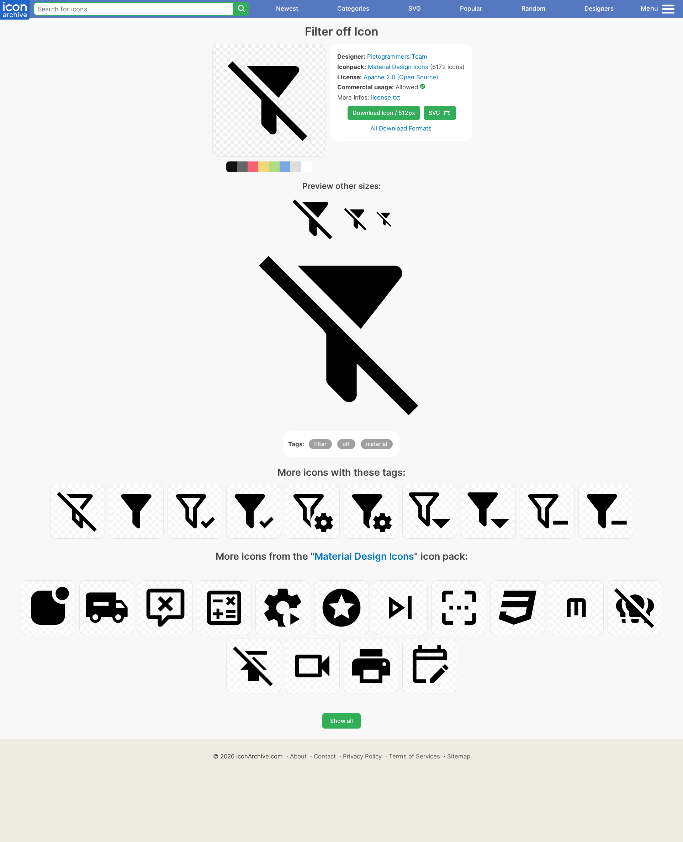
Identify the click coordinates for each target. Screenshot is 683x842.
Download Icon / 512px (384, 112)
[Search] (241, 9)
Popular (471, 8)
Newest (287, 8)
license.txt (385, 97)
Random (533, 8)
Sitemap (458, 756)
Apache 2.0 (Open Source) (401, 77)
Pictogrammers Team (397, 56)
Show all (341, 720)
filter (320, 444)
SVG (414, 8)
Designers (599, 8)
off (346, 444)
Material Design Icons (398, 66)
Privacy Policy (362, 756)
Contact (325, 756)
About (298, 756)
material (376, 444)
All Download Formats (400, 128)
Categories (353, 8)
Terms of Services (414, 756)
